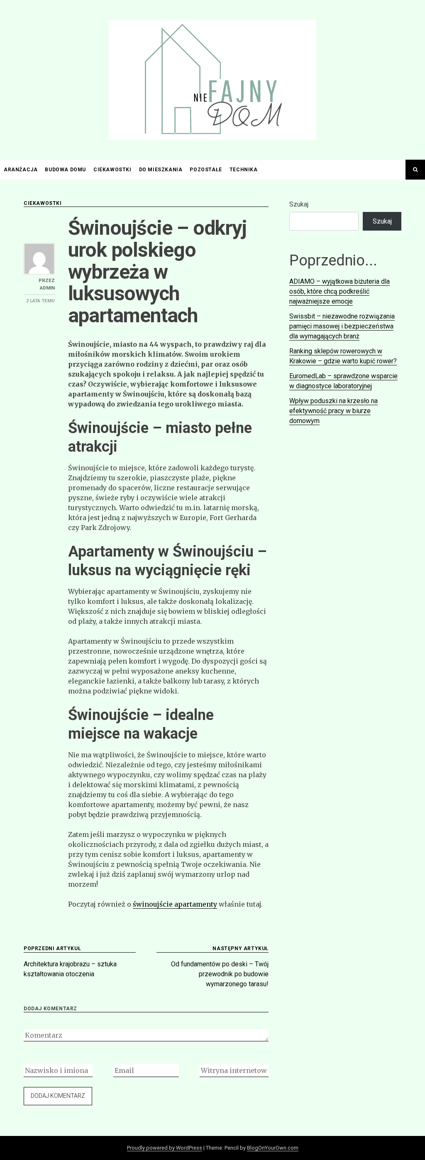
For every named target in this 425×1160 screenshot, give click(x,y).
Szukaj (298, 204)
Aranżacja (20, 170)
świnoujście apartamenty (175, 904)
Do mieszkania (161, 170)
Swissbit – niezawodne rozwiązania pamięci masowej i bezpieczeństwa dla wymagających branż (342, 326)
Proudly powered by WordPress (164, 1148)
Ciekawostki (112, 170)
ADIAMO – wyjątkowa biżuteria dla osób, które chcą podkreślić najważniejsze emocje (339, 291)
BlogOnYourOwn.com (272, 1148)
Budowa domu (65, 170)
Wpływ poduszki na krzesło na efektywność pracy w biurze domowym (333, 411)
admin (47, 288)
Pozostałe (206, 170)
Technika (244, 170)
